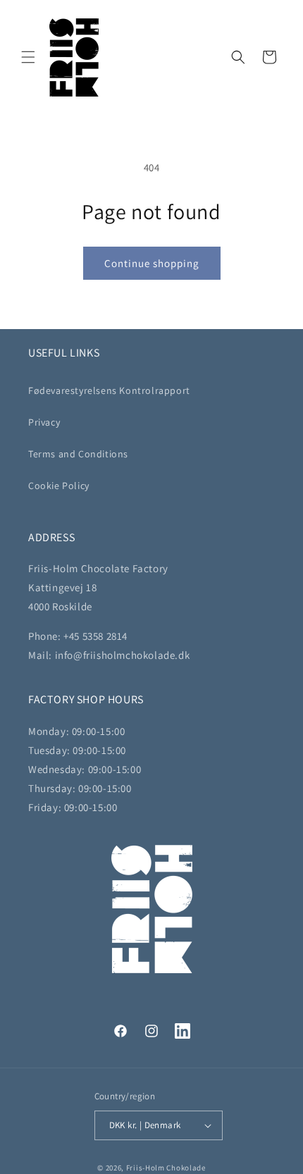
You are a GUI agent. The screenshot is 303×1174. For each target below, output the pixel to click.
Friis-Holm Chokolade (166, 1168)
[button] (28, 57)
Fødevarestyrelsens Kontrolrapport (109, 390)
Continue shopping (151, 263)
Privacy (44, 422)
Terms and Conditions (78, 453)
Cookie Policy (58, 485)
